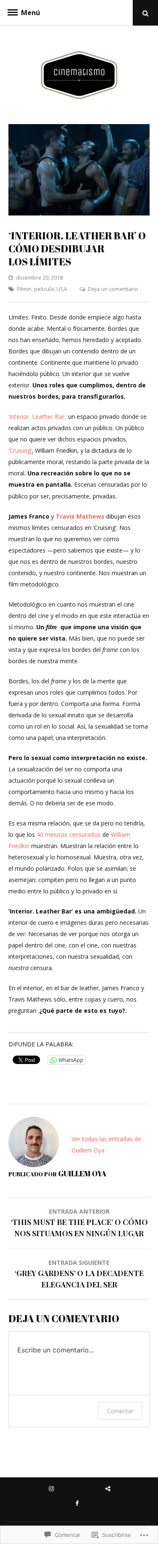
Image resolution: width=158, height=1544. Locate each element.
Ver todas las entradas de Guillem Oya (106, 1144)
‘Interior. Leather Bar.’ (37, 416)
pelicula (44, 289)
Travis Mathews (80, 516)
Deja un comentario (113, 289)
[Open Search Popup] (145, 13)
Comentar (120, 1410)
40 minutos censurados (68, 834)
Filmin (24, 289)
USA (61, 289)
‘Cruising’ (20, 450)
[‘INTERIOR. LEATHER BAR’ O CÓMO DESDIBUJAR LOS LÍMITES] (79, 213)
